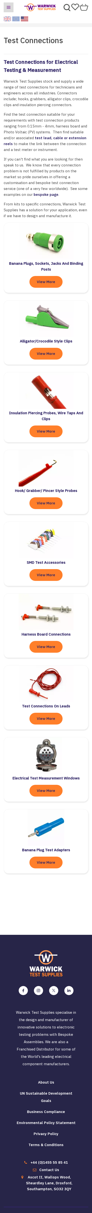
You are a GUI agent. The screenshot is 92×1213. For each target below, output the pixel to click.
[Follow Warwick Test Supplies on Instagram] (38, 990)
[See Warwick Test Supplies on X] (53, 990)
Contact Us (49, 1169)
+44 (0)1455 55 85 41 (49, 1162)
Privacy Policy (46, 1133)
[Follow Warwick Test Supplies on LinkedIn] (69, 990)
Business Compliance (46, 1111)
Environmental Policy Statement (46, 1122)
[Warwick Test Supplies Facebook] (23, 990)
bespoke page (46, 194)
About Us (46, 1082)
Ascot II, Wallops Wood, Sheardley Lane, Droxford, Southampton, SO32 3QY (49, 1183)
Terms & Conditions (46, 1144)
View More (46, 281)
